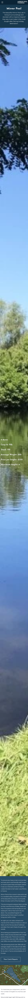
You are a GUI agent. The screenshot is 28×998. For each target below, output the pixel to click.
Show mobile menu (2, 2)
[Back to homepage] (23, 2)
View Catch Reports (11, 959)
